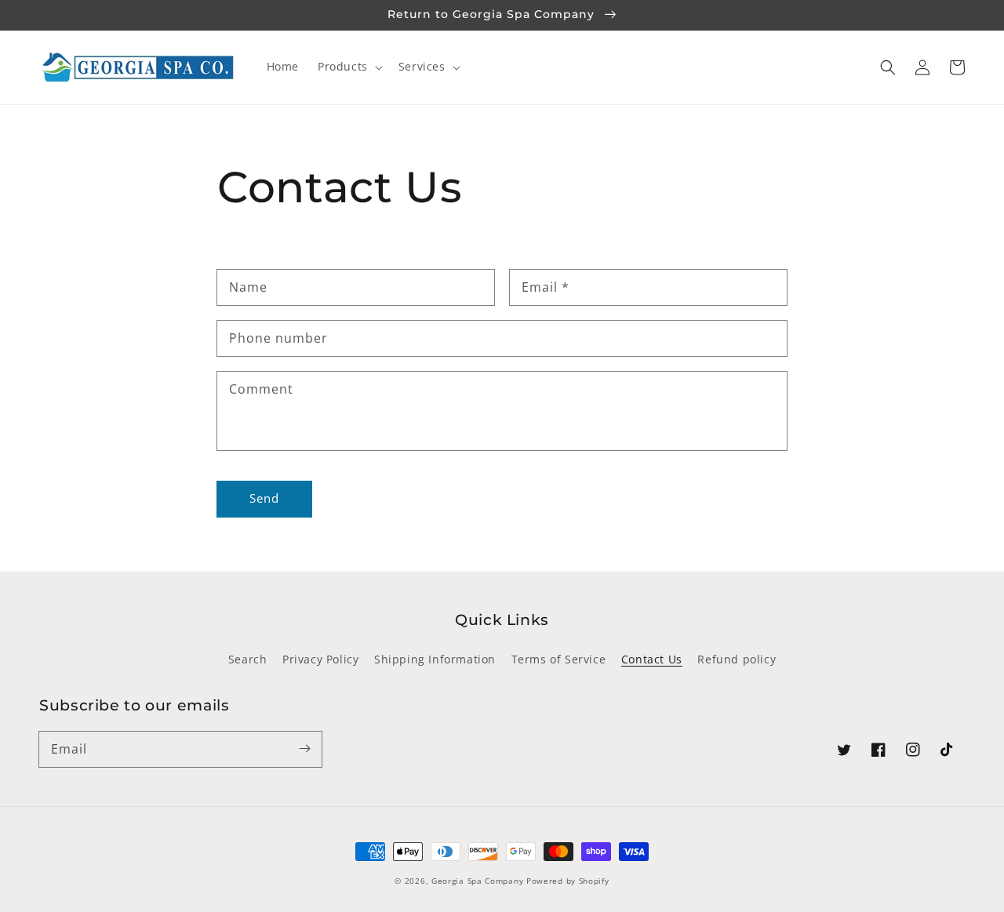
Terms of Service (558, 659)
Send (264, 498)
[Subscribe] (304, 749)
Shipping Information (435, 659)
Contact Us (651, 659)
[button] (888, 67)
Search (247, 659)
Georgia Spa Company (477, 880)
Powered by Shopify (567, 880)
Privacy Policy (320, 659)
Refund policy (736, 659)
